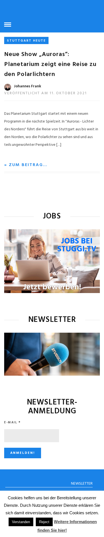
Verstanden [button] (21, 522)
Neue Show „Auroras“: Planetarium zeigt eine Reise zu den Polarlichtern (50, 64)
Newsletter (82, 483)
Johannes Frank (27, 86)
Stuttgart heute (26, 41)
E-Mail (12, 422)
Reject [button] (44, 522)
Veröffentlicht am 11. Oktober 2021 (45, 93)
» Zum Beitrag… (25, 165)
